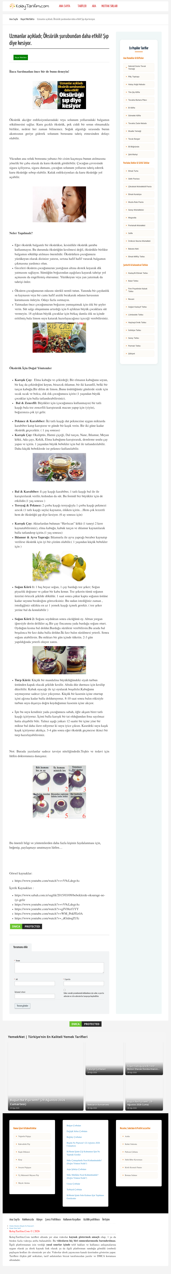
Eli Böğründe (132, 146)
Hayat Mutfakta (27, 19)
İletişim (106, 1219)
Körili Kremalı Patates (132, 1167)
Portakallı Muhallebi (135, 225)
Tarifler (82, 6)
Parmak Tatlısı (133, 346)
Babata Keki (132, 249)
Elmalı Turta (132, 171)
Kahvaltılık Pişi (23, 1144)
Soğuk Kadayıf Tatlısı (136, 307)
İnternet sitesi (20, 992)
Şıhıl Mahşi (132, 154)
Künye (39, 1219)
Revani (130, 299)
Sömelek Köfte (133, 115)
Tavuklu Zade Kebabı (136, 123)
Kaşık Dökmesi (23, 1152)
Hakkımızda (28, 1219)
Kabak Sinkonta (129, 1144)
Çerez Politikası (53, 1219)
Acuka (126, 1136)
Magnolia (131, 217)
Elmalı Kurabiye (133, 194)
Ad (16, 979)
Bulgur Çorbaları (74, 1125)
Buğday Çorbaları (74, 1137)
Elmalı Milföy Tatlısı (135, 256)
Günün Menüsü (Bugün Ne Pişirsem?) (21, 1226)
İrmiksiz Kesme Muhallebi (138, 241)
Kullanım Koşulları (72, 1219)
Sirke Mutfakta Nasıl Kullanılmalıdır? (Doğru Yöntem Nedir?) (82, 1176)
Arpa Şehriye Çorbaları (76, 1169)
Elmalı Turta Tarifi (15, 1228)
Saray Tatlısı (132, 338)
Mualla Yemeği (133, 131)
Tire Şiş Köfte (133, 92)
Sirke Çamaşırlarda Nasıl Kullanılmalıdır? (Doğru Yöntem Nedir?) (84, 1162)
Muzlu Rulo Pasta (134, 202)
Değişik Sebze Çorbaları (77, 1131)
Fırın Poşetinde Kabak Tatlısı (136, 289)
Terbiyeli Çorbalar (74, 1189)
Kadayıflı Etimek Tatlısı (137, 273)
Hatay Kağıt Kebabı (135, 84)
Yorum (17, 961)
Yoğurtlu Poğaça (23, 1136)
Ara (94, 6)
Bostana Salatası (129, 1175)
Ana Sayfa (64, 6)
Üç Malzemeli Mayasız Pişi (27, 1175)
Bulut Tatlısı (132, 281)
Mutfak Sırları (109, 6)
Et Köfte (130, 108)
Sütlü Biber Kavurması (132, 1159)
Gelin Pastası (133, 179)
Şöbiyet (130, 353)
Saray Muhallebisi (135, 210)
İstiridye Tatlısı (133, 330)
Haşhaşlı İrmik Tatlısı (136, 322)
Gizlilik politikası (91, 1219)
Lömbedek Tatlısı (134, 314)
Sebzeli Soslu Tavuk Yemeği (136, 67)
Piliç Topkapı (132, 76)
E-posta (67, 979)
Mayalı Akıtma (23, 1183)
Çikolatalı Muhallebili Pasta (138, 186)
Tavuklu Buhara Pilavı (136, 100)
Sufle (129, 233)
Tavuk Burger (133, 139)
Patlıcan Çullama (130, 1152)
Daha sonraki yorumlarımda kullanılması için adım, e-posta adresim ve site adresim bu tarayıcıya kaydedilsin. (84, 994)
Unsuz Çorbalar (73, 1183)
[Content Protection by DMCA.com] (26, 929)
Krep (19, 1159)
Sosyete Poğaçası (23, 1167)
